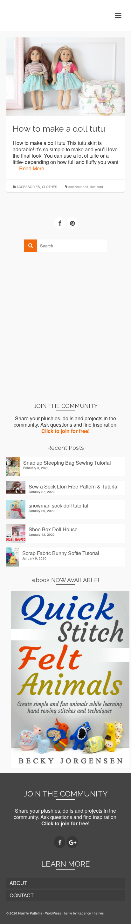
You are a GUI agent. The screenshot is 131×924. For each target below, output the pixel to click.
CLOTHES (49, 187)
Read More (31, 168)
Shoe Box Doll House (53, 529)
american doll (78, 187)
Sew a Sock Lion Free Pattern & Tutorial (74, 486)
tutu (100, 187)
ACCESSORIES (28, 187)
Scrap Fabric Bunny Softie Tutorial (60, 552)
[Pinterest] (72, 223)
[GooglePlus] (72, 842)
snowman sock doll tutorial (58, 505)
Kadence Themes (91, 913)
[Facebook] (60, 223)
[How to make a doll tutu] (65, 76)
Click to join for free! (65, 431)
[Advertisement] (65, 327)
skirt (92, 187)
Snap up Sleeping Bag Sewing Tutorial (67, 462)
